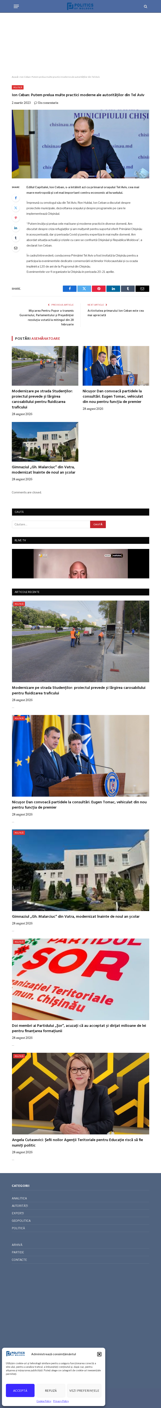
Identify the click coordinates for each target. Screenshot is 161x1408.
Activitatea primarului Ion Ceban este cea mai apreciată (116, 313)
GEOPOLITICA (21, 1220)
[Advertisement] (80, 44)
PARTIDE (18, 1252)
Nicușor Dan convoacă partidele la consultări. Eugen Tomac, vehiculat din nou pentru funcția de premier (113, 397)
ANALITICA (19, 1198)
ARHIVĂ (17, 1244)
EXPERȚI (18, 1213)
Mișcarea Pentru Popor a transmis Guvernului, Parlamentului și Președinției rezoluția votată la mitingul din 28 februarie (46, 318)
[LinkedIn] (16, 228)
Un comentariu (48, 103)
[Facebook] (16, 198)
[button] (99, 1354)
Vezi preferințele (84, 1390)
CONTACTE (19, 1259)
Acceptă (20, 1390)
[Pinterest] (16, 218)
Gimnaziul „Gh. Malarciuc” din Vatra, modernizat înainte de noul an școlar (43, 470)
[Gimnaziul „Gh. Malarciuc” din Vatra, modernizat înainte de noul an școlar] (45, 442)
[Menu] (16, 6)
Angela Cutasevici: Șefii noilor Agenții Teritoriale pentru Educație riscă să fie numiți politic (77, 1143)
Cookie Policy (44, 1401)
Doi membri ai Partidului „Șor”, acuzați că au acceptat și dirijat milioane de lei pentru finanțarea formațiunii (79, 1028)
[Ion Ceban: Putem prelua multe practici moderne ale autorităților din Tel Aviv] (80, 144)
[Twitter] (16, 208)
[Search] (145, 6)
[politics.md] (80, 6)
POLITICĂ (17, 87)
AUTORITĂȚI (20, 1205)
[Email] (16, 248)
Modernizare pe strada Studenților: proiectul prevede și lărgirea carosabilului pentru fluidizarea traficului (42, 399)
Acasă (15, 76)
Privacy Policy (61, 1401)
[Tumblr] (16, 238)
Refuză (51, 1390)
